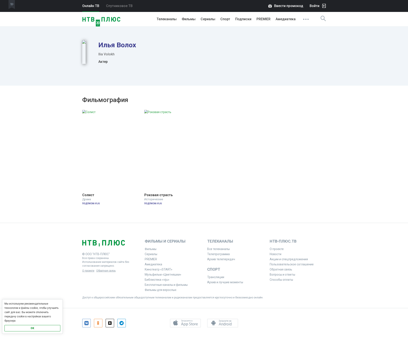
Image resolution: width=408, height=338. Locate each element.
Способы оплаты (281, 279)
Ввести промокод (288, 6)
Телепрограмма (218, 254)
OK (32, 328)
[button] (185, 323)
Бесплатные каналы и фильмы (166, 284)
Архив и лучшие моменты (225, 282)
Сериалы (208, 19)
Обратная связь (106, 270)
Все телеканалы (218, 249)
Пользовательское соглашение (292, 264)
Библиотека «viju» (157, 279)
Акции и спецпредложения (289, 259)
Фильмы (189, 19)
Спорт (225, 19)
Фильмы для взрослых (160, 290)
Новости (275, 254)
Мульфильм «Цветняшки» (163, 274)
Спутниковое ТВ (119, 6)
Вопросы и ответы (282, 274)
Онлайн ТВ (90, 6)
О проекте (88, 270)
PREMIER (263, 19)
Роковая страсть (158, 195)
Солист (88, 195)
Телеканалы (167, 19)
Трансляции (215, 277)
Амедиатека (286, 19)
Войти (314, 6)
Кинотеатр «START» (158, 269)
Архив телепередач (221, 259)
